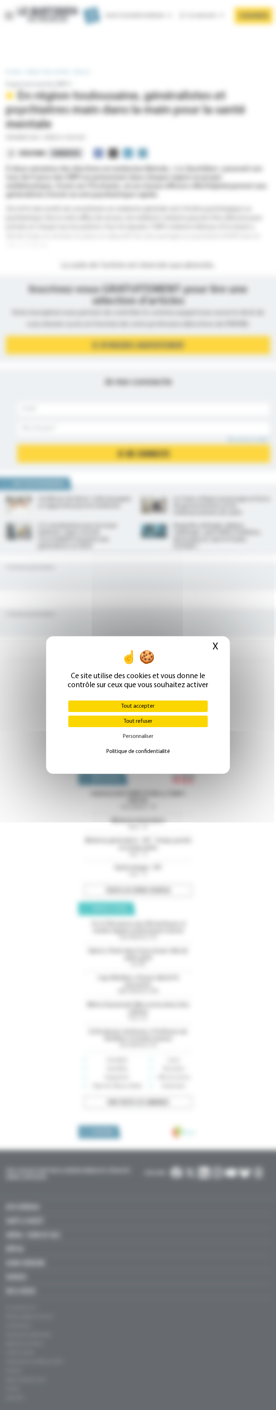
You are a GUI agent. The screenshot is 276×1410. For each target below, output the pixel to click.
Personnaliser (138, 736)
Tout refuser (138, 721)
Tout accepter (138, 706)
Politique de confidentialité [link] (138, 751)
